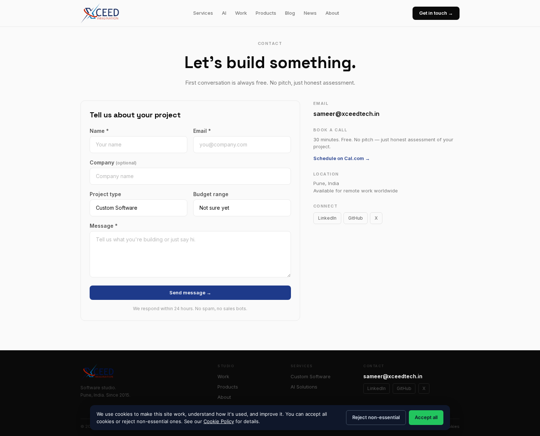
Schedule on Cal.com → (341, 158)
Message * (104, 226)
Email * (202, 131)
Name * (99, 131)
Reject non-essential (376, 417)
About (332, 13)
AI (224, 13)
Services (203, 13)
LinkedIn (327, 218)
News (310, 13)
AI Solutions (304, 387)
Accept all (426, 417)
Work (241, 13)
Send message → (190, 292)
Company (113, 162)
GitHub (355, 218)
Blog (290, 13)
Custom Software (311, 376)
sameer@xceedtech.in (346, 113)
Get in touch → (436, 13)
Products (266, 13)
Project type (105, 194)
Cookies (451, 426)
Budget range (210, 194)
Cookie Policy (219, 421)
